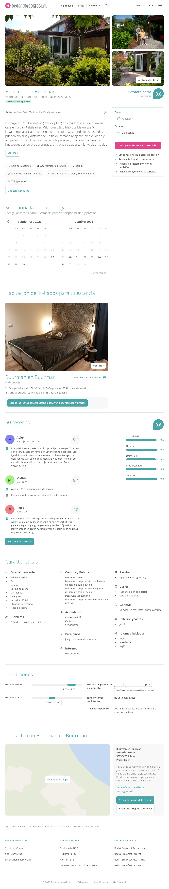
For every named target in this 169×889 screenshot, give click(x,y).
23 (23, 257)
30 (23, 264)
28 (9, 264)
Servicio (130, 475)
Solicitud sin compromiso (18, 101)
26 (45, 257)
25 (38, 257)
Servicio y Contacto (15, 848)
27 (52, 257)
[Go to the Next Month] (105, 222)
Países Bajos (62, 97)
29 (16, 264)
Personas (120, 126)
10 (30, 242)
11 (38, 242)
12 (45, 242)
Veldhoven (67, 5)
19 (45, 249)
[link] (26, 5)
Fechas (80, 5)
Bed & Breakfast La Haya (127, 865)
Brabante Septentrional (37, 97)
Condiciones (101, 882)
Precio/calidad (134, 465)
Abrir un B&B (67, 859)
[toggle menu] (160, 6)
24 (30, 257)
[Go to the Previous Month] (8, 222)
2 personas (94, 5)
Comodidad (132, 436)
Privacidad (83, 882)
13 (52, 242)
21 (9, 257)
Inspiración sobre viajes (18, 859)
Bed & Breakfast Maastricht (129, 859)
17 (30, 249)
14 (9, 249)
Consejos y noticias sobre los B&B (78, 865)
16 (23, 249)
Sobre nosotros (13, 853)
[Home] (7, 826)
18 (38, 249)
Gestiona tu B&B (69, 848)
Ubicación (131, 455)
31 (99, 264)
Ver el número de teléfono (130, 787)
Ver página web (125, 791)
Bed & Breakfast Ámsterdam (130, 848)
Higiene (130, 446)
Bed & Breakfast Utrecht (127, 853)
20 (52, 249)
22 (16, 257)
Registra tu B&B (68, 853)
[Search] (106, 5)
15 (16, 249)
